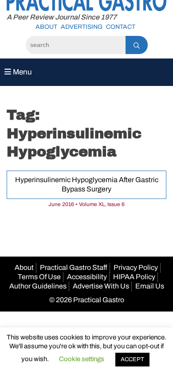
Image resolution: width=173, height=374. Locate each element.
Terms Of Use (39, 276)
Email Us (149, 286)
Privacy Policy (136, 267)
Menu (21, 72)
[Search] (137, 45)
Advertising (81, 26)
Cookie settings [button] (81, 358)
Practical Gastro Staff (73, 267)
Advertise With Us (101, 286)
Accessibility (87, 276)
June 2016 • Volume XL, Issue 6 (86, 204)
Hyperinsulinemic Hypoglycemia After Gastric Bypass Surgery (86, 184)
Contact (120, 26)
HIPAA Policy (134, 276)
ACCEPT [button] (132, 359)
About (46, 26)
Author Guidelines (38, 286)
